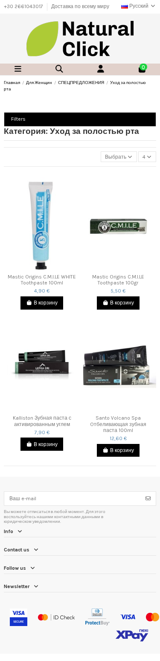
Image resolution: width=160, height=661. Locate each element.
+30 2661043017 (24, 6)
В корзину (46, 303)
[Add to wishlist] (37, 267)
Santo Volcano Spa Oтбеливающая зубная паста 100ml (118, 424)
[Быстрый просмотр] (46, 267)
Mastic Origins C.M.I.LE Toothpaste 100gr (118, 280)
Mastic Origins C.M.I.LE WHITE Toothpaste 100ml (42, 280)
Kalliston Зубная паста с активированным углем (42, 421)
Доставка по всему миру (80, 6)
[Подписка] (148, 498)
